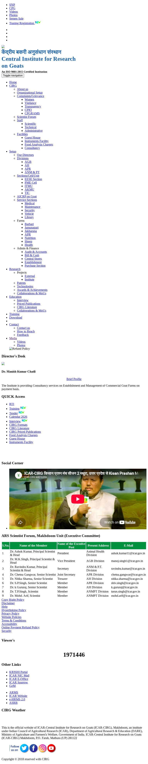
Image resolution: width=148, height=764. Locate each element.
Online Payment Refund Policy (21, 627)
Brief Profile (74, 379)
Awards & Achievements (32, 289)
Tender (13, 413)
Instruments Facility (37, 141)
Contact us (23, 328)
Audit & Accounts (36, 251)
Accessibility (9, 624)
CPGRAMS (32, 113)
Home (13, 82)
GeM (12, 685)
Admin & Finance (28, 248)
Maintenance (32, 206)
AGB (28, 161)
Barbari (29, 224)
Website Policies (11, 617)
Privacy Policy (10, 613)
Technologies (25, 286)
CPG (12, 8)
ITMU (29, 186)
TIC (27, 193)
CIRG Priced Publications (25, 431)
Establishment (33, 262)
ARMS (13, 692)
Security (30, 210)
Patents (21, 283)
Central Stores (33, 258)
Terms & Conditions (14, 620)
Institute (29, 279)
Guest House (32, 137)
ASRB (13, 702)
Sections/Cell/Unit (28, 175)
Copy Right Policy (13, 599)
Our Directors (25, 154)
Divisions (23, 158)
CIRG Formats (18, 424)
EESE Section (33, 179)
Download (15, 317)
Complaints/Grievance (30, 96)
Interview (23, 300)
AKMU (29, 189)
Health (29, 244)
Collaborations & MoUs (31, 293)
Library (29, 217)
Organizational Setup (30, 92)
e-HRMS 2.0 (17, 699)
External (30, 276)
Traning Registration (22, 23)
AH (27, 165)
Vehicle (29, 213)
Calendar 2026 (18, 416)
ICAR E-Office (18, 679)
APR (28, 168)
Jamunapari (32, 227)
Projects (22, 272)
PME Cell (31, 182)
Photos (13, 15)
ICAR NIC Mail (19, 675)
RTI (11, 404)
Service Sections (27, 199)
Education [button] (15, 296)
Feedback (23, 334)
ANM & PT (32, 172)
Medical (29, 203)
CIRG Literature (27, 307)
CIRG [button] (13, 85)
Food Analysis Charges (39, 144)
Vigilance (30, 103)
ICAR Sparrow (18, 682)
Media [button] (13, 338)
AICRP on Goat (27, 196)
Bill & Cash (32, 255)
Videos (13, 11)
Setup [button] (12, 151)
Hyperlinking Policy (14, 610)
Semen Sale (16, 18)
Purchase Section (35, 265)
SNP (12, 4)
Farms (20, 220)
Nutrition (30, 238)
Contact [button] (14, 324)
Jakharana (31, 231)
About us (22, 89)
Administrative (34, 130)
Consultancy (32, 148)
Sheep (28, 241)
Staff (20, 120)
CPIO (28, 110)
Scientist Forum (26, 116)
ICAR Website (18, 695)
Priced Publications (28, 303)
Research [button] (14, 269)
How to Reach (26, 331)
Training (14, 314)
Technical (30, 127)
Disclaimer (8, 603)
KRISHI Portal (18, 672)
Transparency (33, 106)
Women (29, 99)
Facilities (22, 134)
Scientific (30, 123)
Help (5, 606)
